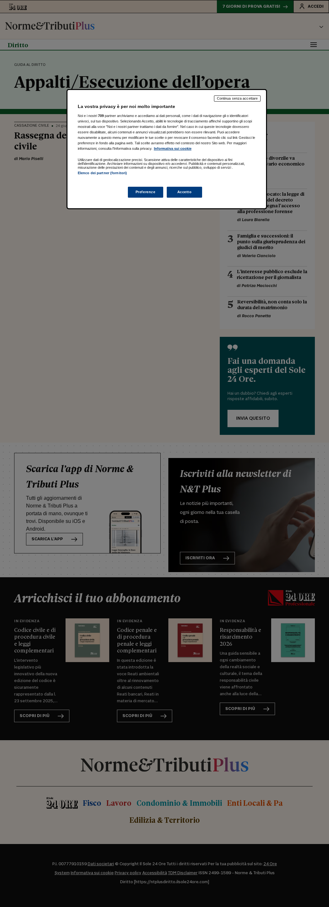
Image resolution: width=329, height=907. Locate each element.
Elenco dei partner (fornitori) (102, 173)
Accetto (184, 192)
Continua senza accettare (237, 98)
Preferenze (146, 192)
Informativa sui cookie (172, 148)
